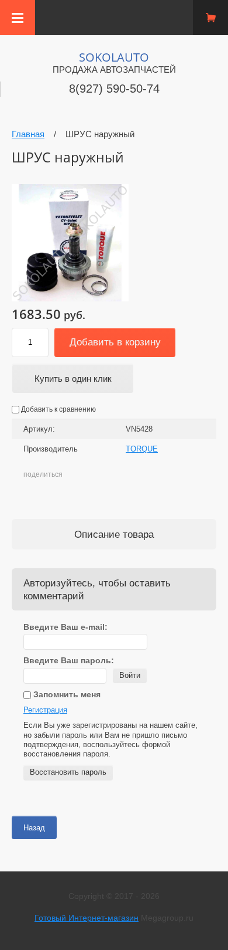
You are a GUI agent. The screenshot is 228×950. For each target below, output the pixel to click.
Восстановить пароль (68, 772)
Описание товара (114, 534)
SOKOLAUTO (114, 57)
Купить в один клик (73, 379)
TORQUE (142, 449)
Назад (34, 827)
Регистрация (45, 709)
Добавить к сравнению (57, 409)
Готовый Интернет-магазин (86, 917)
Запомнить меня (66, 694)
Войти (129, 675)
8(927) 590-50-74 (114, 88)
